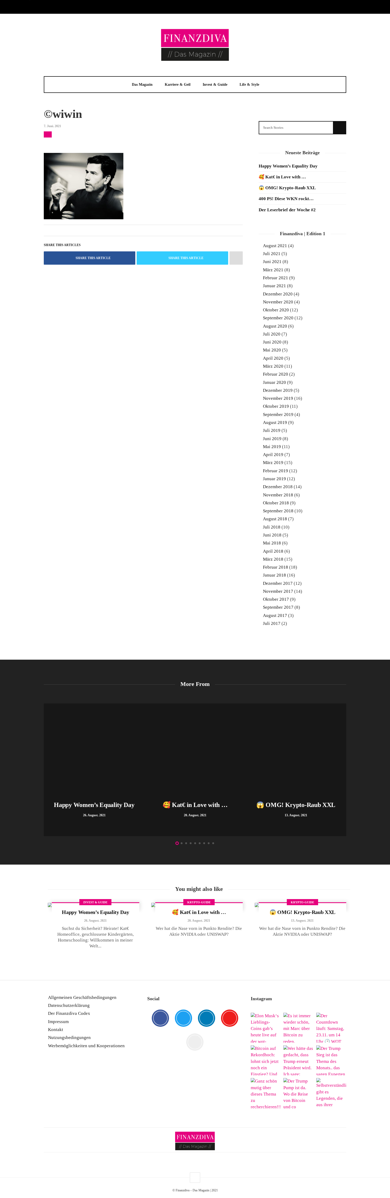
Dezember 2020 (278, 294)
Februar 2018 (275, 567)
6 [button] (199, 843)
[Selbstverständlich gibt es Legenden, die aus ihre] (331, 1093)
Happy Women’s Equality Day (288, 166)
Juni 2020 (272, 342)
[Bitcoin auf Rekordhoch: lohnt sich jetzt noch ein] (266, 1060)
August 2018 (275, 518)
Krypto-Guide (199, 902)
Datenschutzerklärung (69, 1005)
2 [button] (181, 843)
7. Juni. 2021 (52, 126)
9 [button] (213, 843)
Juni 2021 (272, 261)
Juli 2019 (271, 430)
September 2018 (278, 510)
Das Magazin (142, 85)
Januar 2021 (274, 285)
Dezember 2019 (278, 390)
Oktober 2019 (276, 406)
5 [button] (195, 843)
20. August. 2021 (199, 920)
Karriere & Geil (177, 85)
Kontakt (55, 1029)
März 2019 (273, 462)
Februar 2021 (275, 277)
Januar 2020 (274, 382)
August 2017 (275, 615)
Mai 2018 (272, 543)
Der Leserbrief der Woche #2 (287, 209)
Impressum (58, 1021)
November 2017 (278, 591)
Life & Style (249, 85)
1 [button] (177, 843)
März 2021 (273, 269)
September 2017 (278, 607)
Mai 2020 (272, 350)
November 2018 (278, 494)
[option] (94, 769)
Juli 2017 (271, 623)
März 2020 (273, 366)
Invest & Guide (215, 85)
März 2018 (273, 559)
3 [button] (186, 843)
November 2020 (278, 301)
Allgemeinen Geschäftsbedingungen (82, 997)
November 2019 (278, 398)
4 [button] (190, 843)
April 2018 (273, 551)
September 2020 (278, 317)
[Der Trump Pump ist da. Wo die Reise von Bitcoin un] (298, 1093)
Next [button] (344, 771)
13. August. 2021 (302, 920)
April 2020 (273, 358)
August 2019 (275, 422)
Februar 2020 (275, 374)
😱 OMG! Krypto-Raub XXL (287, 187)
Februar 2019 (275, 470)
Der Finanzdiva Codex (69, 1013)
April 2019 (273, 454)
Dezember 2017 (278, 583)
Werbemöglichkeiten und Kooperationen (86, 1045)
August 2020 (275, 326)
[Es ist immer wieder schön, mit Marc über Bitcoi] (298, 1028)
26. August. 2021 (95, 920)
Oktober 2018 (276, 502)
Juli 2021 (271, 253)
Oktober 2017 (276, 599)
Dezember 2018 (278, 486)
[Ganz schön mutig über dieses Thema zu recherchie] (266, 1093)
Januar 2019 (274, 478)
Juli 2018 (271, 527)
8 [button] (208, 843)
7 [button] (204, 843)
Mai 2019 (272, 446)
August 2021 (275, 245)
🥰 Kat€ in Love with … (282, 176)
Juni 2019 (272, 438)
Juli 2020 (271, 334)
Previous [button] (46, 771)
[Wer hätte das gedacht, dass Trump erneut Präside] (298, 1060)
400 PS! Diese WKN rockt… (286, 198)
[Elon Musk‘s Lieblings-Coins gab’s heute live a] (266, 1028)
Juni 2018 (272, 535)
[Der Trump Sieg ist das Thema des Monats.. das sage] (331, 1060)
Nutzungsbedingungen (69, 1037)
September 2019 (278, 414)
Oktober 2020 (276, 309)
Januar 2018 (274, 575)
